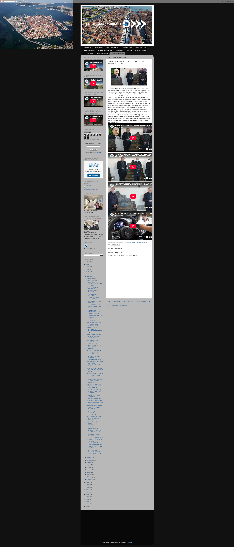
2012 (87, 501)
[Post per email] (109, 244)
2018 (87, 487)
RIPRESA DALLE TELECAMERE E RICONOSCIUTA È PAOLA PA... (95, 330)
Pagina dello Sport (140, 47)
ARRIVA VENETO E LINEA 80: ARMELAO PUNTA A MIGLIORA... (94, 446)
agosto (89, 462)
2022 (87, 271)
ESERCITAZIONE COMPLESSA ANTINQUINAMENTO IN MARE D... (94, 283)
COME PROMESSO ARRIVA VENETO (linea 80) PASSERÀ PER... (95, 336)
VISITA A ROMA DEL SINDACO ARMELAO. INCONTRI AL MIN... (94, 312)
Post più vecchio (143, 301)
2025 (87, 264)
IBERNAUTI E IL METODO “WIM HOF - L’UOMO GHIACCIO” (94, 407)
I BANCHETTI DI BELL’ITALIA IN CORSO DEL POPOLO (94, 413)
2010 (87, 506)
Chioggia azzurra (87, 185)
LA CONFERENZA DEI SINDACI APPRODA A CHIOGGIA (94, 306)
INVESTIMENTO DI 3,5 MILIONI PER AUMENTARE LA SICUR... (95, 358)
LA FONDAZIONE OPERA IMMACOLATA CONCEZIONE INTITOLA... (94, 318)
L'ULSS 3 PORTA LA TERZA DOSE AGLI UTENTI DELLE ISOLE (95, 380)
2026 (87, 262)
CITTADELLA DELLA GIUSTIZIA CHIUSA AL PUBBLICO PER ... (94, 341)
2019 (87, 485)
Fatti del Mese (98, 47)
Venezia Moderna (102, 53)
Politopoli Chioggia (140, 50)
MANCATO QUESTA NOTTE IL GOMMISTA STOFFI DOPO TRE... (95, 375)
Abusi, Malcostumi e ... (112, 47)
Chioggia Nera (119, 50)
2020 (87, 482)
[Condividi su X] (116, 245)
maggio (89, 469)
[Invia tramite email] (112, 245)
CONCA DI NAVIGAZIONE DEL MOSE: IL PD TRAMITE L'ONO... (94, 347)
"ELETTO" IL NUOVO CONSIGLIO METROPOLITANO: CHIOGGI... (93, 290)
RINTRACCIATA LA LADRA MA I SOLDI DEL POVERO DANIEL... (94, 324)
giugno (89, 467)
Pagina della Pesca (89, 50)
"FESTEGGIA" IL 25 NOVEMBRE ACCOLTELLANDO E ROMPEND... (93, 296)
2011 (87, 504)
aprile (89, 472)
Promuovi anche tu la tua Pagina (91, 189)
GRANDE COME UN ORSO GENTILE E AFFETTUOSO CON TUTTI (95, 364)
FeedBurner (97, 152)
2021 (87, 274)
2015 (87, 494)
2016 (87, 492)
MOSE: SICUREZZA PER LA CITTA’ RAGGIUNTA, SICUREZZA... (95, 418)
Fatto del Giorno (127, 47)
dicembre (90, 276)
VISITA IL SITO (93, 175)
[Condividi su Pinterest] (119, 245)
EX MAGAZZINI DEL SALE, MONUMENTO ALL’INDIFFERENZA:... (94, 441)
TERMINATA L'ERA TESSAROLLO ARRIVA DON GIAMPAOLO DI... (94, 430)
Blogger (130, 542)
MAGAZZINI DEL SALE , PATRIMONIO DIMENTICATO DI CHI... (94, 397)
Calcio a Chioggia (89, 53)
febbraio (89, 477)
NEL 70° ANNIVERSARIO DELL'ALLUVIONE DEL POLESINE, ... (94, 352)
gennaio (89, 479)
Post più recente (113, 301)
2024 (87, 267)
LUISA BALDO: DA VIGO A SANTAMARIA (94, 301)
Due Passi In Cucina (117, 53)
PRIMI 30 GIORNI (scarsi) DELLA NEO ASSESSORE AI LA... (95, 402)
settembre (90, 460)
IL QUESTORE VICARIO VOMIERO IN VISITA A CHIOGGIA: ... (94, 391)
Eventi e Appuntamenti (105, 50)
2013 (87, 499)
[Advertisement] (117, 523)
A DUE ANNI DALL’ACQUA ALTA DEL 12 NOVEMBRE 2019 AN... (95, 370)
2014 (87, 496)
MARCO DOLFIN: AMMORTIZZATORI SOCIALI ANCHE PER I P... (94, 452)
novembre (90, 278)
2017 (87, 489)
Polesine (129, 50)
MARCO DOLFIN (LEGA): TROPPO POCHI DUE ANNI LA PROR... (94, 386)
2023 (87, 269)
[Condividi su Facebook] (117, 245)
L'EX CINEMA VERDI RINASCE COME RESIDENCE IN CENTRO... (93, 424)
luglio (89, 465)
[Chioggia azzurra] (84, 187)
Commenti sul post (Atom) (120, 305)
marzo (89, 474)
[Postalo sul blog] (114, 245)
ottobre (89, 457)
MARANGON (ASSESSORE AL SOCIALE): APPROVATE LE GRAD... (95, 436)
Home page (87, 47)
